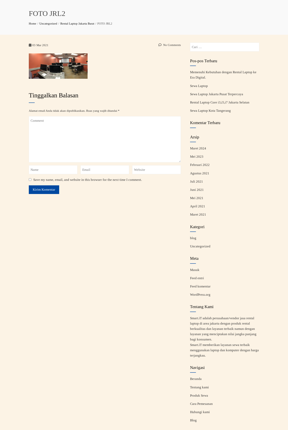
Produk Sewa (199, 395)
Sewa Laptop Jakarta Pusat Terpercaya (216, 94)
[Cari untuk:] (224, 45)
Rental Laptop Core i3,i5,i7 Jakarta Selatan (219, 102)
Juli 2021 (196, 181)
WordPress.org (200, 294)
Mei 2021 (196, 198)
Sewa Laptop (199, 86)
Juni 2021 (197, 190)
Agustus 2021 (199, 173)
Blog (193, 420)
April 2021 (197, 206)
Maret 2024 (198, 148)
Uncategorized (200, 246)
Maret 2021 (198, 214)
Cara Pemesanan (201, 404)
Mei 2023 (196, 156)
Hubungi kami (200, 412)
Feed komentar (200, 286)
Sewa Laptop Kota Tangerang (210, 111)
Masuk (194, 270)
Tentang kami (199, 387)
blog (193, 238)
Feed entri (197, 278)
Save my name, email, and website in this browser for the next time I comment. (87, 180)
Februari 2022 (200, 165)
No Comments (171, 45)
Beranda (196, 379)
